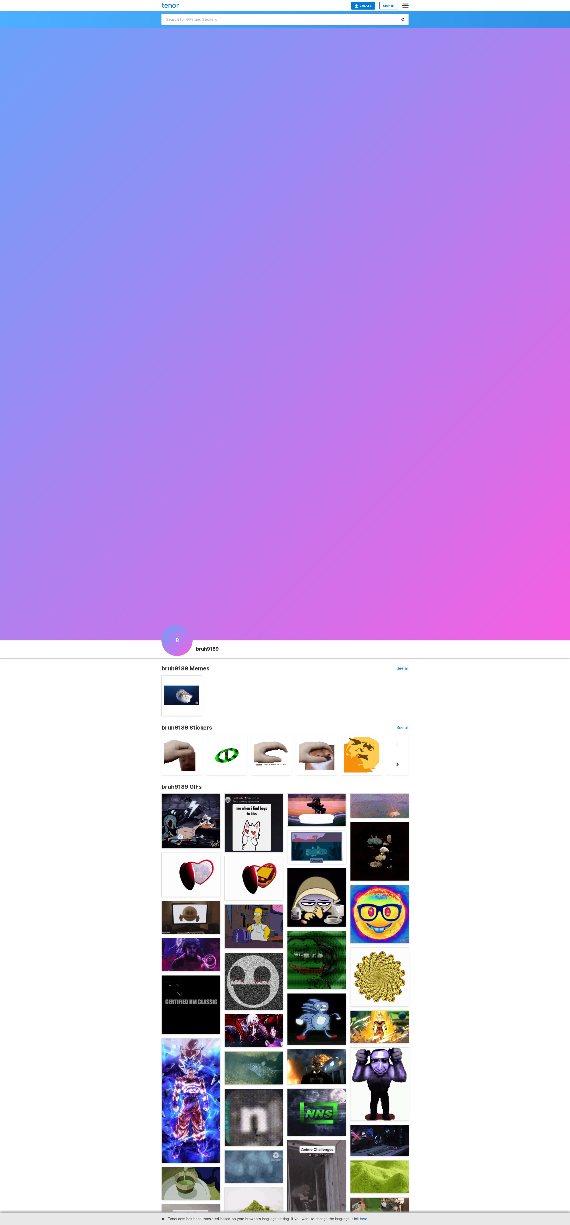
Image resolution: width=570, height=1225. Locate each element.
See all (403, 668)
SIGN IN (388, 5)
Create (365, 5)
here (363, 1219)
